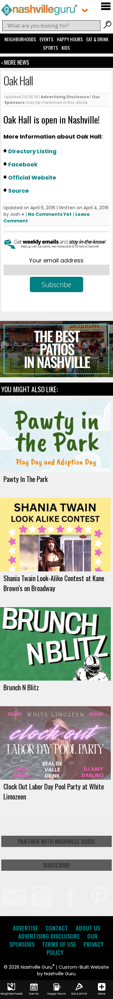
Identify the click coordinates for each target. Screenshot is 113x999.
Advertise (25, 928)
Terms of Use (59, 944)
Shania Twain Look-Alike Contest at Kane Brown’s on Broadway (53, 583)
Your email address (56, 260)
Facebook (23, 164)
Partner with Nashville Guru (56, 841)
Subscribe (56, 865)
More (101, 994)
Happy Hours (70, 39)
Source (18, 191)
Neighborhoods (20, 39)
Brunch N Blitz (21, 687)
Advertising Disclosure (65, 96)
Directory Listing (32, 151)
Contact (57, 928)
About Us (88, 928)
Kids (66, 47)
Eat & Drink (97, 39)
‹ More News (15, 62)
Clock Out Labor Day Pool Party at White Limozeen (53, 791)
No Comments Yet (50, 214)
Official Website (32, 177)
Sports (50, 47)
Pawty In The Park (25, 479)
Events (46, 39)
